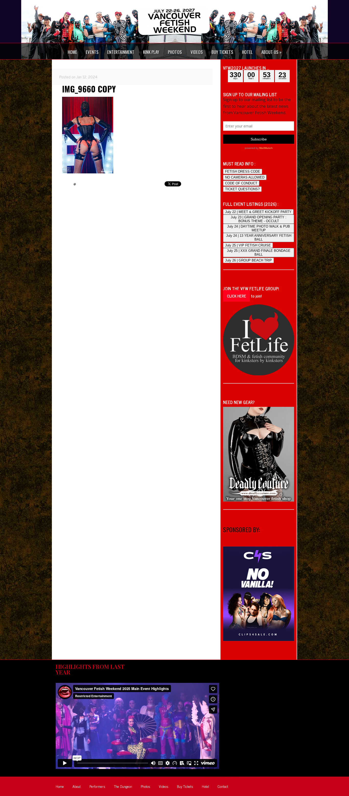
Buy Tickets (185, 786)
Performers (97, 786)
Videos (163, 786)
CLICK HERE (236, 296)
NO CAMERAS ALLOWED (244, 177)
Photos (145, 786)
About (77, 786)
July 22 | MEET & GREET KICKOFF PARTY (258, 212)
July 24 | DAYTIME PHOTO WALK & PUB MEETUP (258, 228)
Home (60, 786)
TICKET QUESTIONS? (242, 189)
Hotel (205, 786)
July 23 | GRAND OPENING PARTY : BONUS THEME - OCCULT (258, 219)
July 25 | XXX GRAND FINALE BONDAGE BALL (258, 252)
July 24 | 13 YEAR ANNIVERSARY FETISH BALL (258, 237)
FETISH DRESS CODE (242, 171)
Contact (223, 786)
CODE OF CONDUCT (241, 183)
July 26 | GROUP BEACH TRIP (248, 260)
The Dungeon (123, 786)
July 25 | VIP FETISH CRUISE (248, 245)
